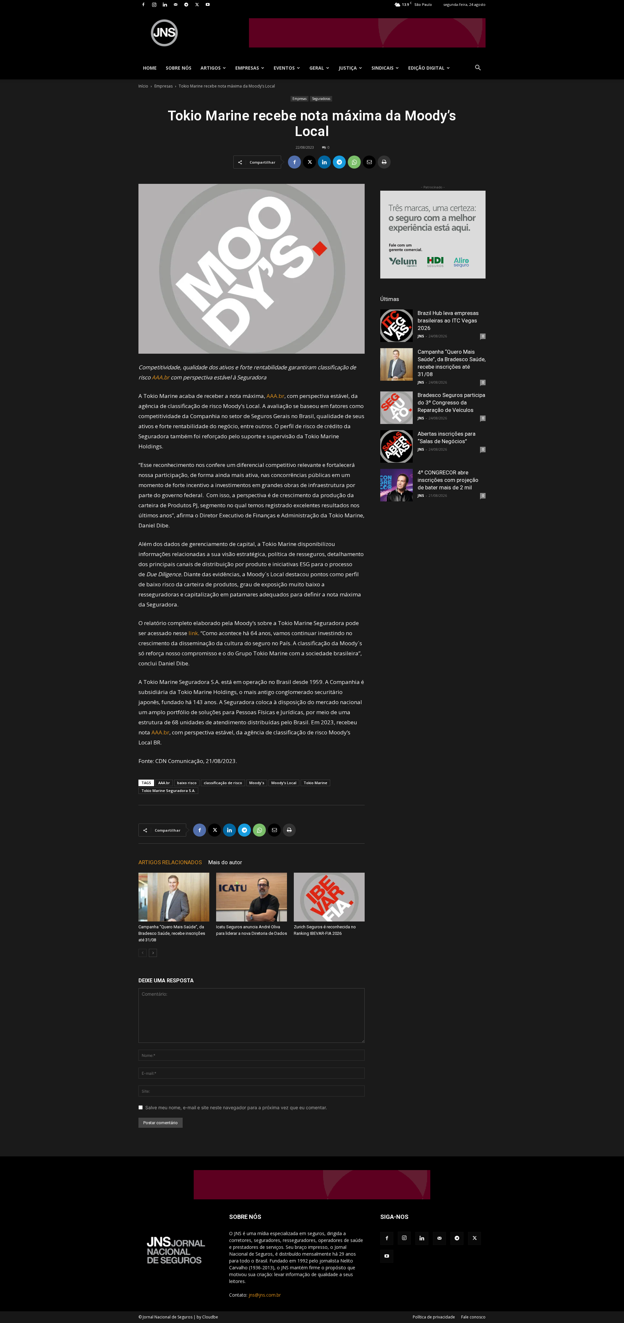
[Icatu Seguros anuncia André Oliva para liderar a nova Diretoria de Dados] (251, 897)
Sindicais (382, 68)
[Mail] (175, 4)
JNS (421, 336)
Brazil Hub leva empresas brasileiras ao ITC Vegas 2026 (448, 320)
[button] (478, 68)
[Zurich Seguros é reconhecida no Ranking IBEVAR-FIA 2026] (329, 897)
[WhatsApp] (354, 162)
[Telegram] (186, 4)
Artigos (211, 68)
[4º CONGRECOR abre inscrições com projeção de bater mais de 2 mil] (396, 485)
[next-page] (153, 953)
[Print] (384, 162)
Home (150, 68)
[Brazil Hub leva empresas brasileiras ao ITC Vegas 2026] (396, 325)
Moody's (256, 782)
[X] (197, 4)
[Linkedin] (165, 4)
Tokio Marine (315, 782)
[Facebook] (143, 4)
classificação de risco (223, 782)
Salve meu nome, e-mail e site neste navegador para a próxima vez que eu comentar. (236, 1107)
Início (143, 86)
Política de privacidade (434, 1317)
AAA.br (160, 377)
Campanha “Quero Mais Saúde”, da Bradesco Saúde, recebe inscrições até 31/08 (171, 933)
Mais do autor (225, 862)
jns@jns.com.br (265, 1295)
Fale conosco (473, 1317)
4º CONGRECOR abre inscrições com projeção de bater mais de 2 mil (448, 480)
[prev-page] (142, 953)
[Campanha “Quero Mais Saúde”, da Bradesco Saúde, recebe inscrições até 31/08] (173, 897)
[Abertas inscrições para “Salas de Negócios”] (396, 446)
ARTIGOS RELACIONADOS (170, 862)
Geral (316, 68)
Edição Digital (426, 68)
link (193, 633)
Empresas (247, 68)
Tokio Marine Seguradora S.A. (168, 790)
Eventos (284, 68)
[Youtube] (208, 4)
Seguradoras (321, 98)
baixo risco (187, 782)
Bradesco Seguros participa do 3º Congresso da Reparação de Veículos (451, 402)
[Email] (369, 162)
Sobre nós (178, 68)
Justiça (348, 68)
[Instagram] (154, 4)
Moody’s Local (283, 782)
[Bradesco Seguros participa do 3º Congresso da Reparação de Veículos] (396, 407)
